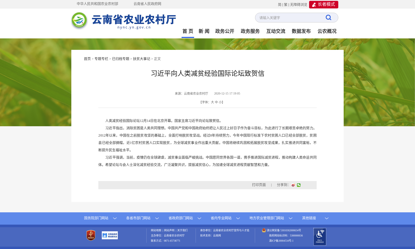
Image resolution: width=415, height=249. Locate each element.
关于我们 (182, 230)
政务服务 (250, 31)
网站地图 (157, 230)
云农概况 (327, 31)
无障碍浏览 (298, 4)
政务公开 (224, 31)
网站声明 (170, 230)
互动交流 (275, 31)
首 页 (187, 31)
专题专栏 (101, 59)
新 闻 (204, 31)
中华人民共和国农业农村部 (97, 4)
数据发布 (301, 31)
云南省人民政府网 (147, 4)
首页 (87, 59)
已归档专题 (120, 59)
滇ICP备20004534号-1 (281, 240)
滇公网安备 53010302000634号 (284, 230)
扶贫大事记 (141, 59)
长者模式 (326, 4)
